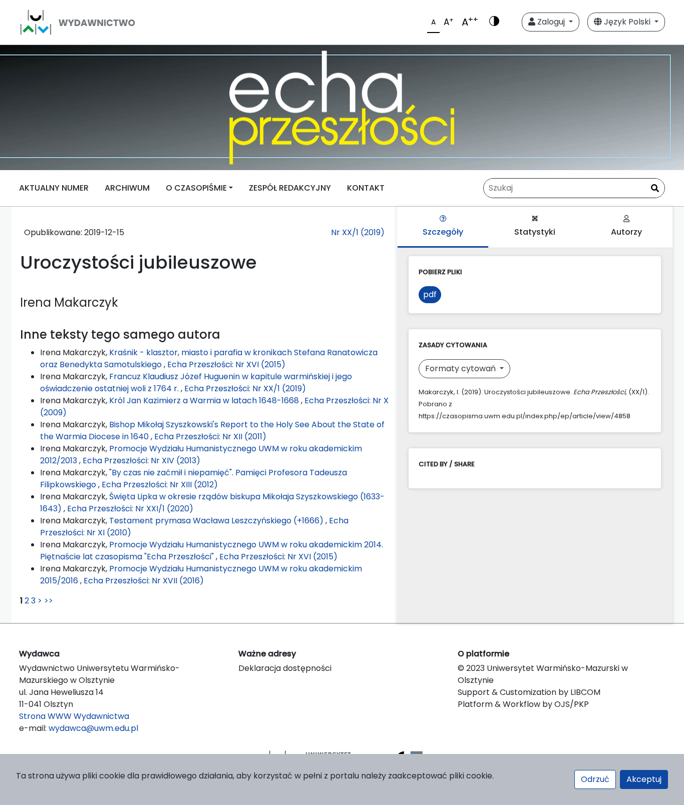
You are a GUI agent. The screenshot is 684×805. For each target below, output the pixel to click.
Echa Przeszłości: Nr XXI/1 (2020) (130, 508)
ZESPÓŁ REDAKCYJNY (290, 188)
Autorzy (626, 232)
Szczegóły (443, 232)
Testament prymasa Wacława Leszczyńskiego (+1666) (217, 520)
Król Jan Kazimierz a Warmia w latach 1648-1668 (205, 400)
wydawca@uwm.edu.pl (93, 728)
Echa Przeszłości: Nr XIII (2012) (160, 484)
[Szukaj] (655, 189)
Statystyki (534, 232)
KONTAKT (366, 188)
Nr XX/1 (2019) (358, 232)
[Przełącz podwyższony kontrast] (494, 22)
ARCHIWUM (127, 188)
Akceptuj (643, 779)
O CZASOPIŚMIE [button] (196, 188)
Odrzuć (595, 779)
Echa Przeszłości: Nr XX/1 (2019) (245, 388)
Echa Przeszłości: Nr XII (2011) (210, 436)
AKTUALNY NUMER (54, 188)
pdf (430, 294)
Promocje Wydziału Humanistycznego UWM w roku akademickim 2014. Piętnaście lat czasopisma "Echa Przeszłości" (211, 550)
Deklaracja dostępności (284, 668)
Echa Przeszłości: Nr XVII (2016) (144, 580)
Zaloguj (551, 22)
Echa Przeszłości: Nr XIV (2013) (141, 460)
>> (48, 600)
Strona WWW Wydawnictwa (74, 716)
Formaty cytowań (461, 368)
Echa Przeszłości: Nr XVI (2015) (226, 364)
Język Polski (627, 22)
